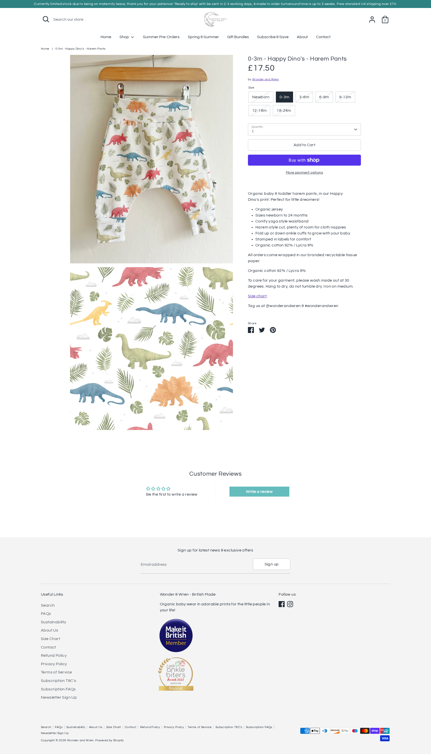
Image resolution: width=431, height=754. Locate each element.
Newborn (261, 97)
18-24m (284, 110)
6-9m (324, 97)
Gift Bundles (238, 37)
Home (106, 37)
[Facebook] (282, 604)
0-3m (285, 97)
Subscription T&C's (58, 681)
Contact (323, 37)
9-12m (345, 97)
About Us (49, 630)
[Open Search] (46, 19)
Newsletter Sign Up (59, 697)
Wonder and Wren (265, 79)
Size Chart (50, 639)
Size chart (257, 296)
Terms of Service (56, 672)
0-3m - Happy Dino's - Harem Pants (80, 48)
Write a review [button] (259, 492)
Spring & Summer (203, 37)
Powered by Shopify (109, 740)
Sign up (272, 564)
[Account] (372, 19)
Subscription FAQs (58, 689)
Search (48, 605)
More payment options (304, 172)
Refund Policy (54, 655)
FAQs (46, 614)
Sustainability (53, 622)
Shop (124, 37)
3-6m (304, 97)
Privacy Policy (54, 664)
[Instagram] (290, 604)
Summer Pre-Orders (161, 37)
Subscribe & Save (273, 37)
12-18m (259, 110)
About (302, 37)
